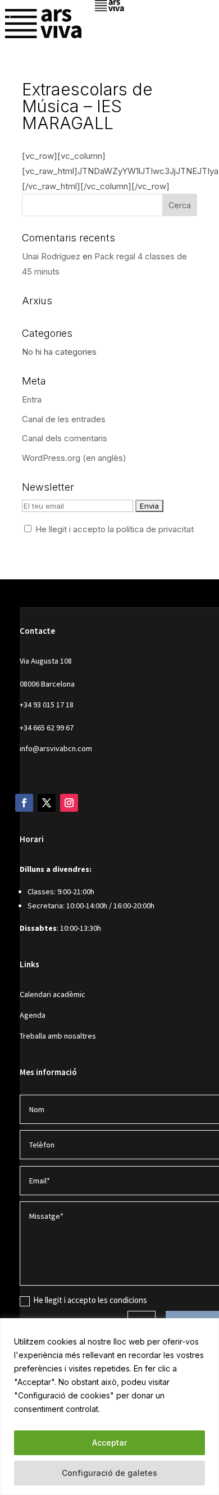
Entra (32, 399)
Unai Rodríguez (51, 256)
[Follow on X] (47, 803)
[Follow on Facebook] (24, 803)
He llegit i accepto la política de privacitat (114, 529)
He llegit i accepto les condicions (90, 1300)
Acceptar (109, 1442)
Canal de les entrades (64, 419)
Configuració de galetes (109, 1473)
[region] (109, 1406)
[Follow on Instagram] (69, 803)
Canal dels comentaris (64, 438)
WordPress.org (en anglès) (74, 457)
